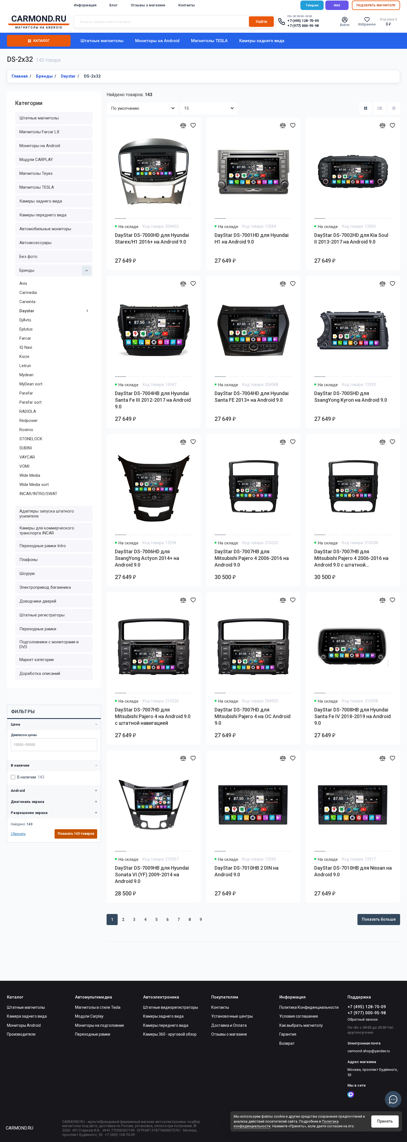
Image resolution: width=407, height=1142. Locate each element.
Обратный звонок (362, 1019)
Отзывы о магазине (148, 5)
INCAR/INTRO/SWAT (38, 493)
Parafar (26, 393)
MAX (337, 5)
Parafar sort (30, 402)
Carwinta (27, 301)
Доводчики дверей (37, 601)
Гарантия (287, 1034)
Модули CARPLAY (36, 159)
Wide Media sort (34, 484)
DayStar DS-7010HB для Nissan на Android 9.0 (353, 871)
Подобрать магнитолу (376, 5)
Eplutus (26, 329)
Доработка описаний (39, 673)
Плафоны (28, 559)
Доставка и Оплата (229, 1025)
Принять (385, 1121)
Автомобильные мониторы (45, 228)
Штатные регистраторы (42, 615)
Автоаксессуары (35, 242)
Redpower (28, 420)
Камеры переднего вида (42, 214)
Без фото (28, 256)
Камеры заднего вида (261, 40)
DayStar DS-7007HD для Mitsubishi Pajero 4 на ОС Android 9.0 (252, 716)
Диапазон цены (24, 735)
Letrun (25, 365)
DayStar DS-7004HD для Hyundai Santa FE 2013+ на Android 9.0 (251, 396)
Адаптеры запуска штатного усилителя (46, 514)
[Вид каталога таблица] (393, 108)
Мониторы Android (24, 1025)
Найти (261, 21)
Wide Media (29, 475)
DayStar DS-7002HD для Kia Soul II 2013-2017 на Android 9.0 (351, 238)
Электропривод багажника (45, 587)
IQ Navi (25, 347)
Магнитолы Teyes (36, 173)
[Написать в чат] (393, 1099)
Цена (15, 724)
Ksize (24, 356)
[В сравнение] (183, 125)
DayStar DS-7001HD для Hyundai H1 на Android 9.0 (251, 238)
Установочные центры (232, 1016)
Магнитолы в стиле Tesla (97, 1007)
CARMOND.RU (19, 1128)
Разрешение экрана (29, 813)
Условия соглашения (298, 1016)
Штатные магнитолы (102, 40)
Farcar (25, 338)
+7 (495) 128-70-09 (303, 21)
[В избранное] (193, 125)
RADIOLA (27, 411)
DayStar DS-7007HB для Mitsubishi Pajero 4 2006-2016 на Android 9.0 (252, 558)
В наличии (20, 765)
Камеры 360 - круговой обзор (170, 1034)
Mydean (26, 374)
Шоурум (27, 573)
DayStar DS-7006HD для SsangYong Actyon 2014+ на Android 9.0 (147, 558)
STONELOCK (30, 438)
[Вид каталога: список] (379, 108)
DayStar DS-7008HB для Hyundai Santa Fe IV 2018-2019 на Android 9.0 (352, 716)
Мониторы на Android (157, 40)
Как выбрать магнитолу (301, 1025)
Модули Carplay (89, 1016)
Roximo (26, 429)
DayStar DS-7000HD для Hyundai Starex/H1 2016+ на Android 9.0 (152, 238)
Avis (23, 283)
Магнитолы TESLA (209, 40)
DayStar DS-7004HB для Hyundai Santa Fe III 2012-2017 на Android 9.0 (153, 399)
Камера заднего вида (27, 1016)
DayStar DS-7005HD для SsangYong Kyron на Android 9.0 (350, 396)
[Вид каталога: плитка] (365, 108)
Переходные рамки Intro (42, 545)
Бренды (26, 270)
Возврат (287, 1043)
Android (18, 790)
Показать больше (379, 919)
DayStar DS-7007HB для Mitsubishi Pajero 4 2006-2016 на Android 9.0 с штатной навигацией (351, 558)
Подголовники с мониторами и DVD (49, 644)
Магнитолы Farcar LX (39, 131)
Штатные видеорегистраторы (170, 1007)
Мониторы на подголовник (99, 1025)
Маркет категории (36, 659)
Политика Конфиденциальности (309, 1007)
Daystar (26, 310)
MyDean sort (30, 383)
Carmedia (28, 292)
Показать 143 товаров (76, 834)
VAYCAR (27, 457)
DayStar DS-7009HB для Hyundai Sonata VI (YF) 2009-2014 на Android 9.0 (152, 874)
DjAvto (25, 319)
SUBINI (25, 447)
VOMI (24, 466)
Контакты (186, 5)
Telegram (312, 5)
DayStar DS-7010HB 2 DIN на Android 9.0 (247, 871)
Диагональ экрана (27, 802)
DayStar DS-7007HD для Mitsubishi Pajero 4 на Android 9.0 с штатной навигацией (152, 716)
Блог (113, 5)
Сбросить (18, 834)
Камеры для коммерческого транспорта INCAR (46, 531)
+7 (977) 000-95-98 (303, 26)
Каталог (41, 41)
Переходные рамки (37, 628)
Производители (21, 1034)
